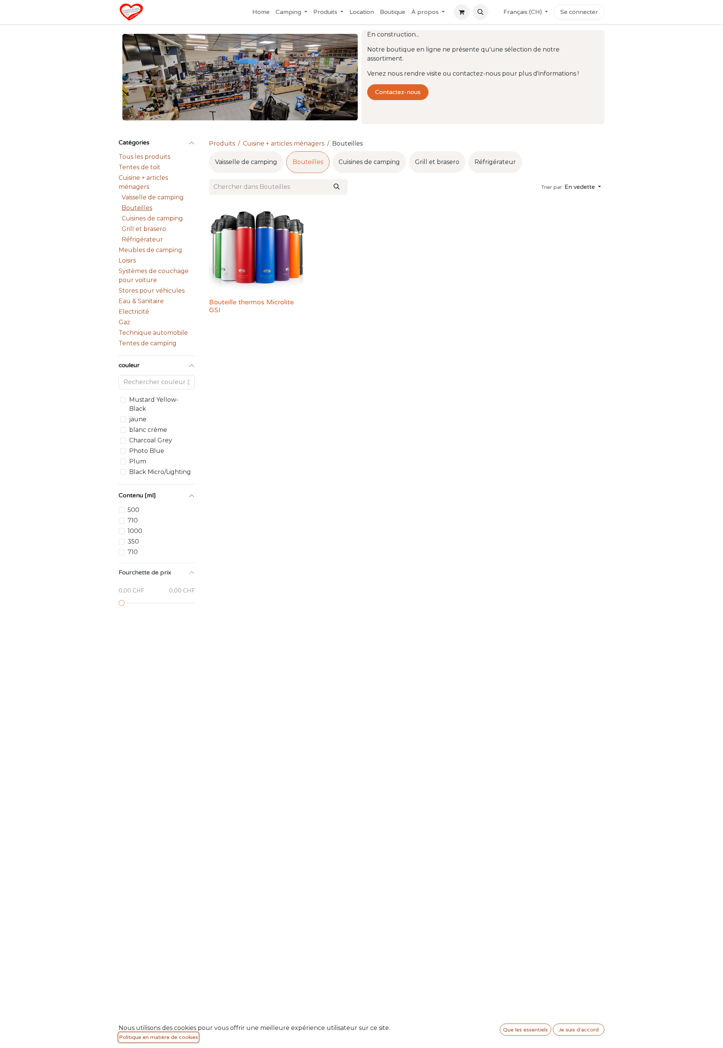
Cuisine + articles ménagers (143, 182)
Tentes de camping (148, 343)
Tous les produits (144, 156)
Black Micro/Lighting (160, 471)
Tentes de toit (139, 167)
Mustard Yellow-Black (153, 404)
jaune (137, 419)
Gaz (124, 322)
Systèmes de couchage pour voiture (154, 275)
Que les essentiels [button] (525, 1030)
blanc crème (148, 429)
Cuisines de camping (152, 218)
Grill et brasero (144, 228)
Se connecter (579, 12)
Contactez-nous (398, 92)
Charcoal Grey (150, 440)
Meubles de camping (150, 250)
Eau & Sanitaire (141, 301)
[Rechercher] (337, 187)
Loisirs (127, 260)
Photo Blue (146, 450)
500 (133, 509)
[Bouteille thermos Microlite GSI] (256, 248)
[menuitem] (261, 12)
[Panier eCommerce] (462, 12)
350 (133, 541)
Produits (222, 143)
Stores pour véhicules (152, 290)
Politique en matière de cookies (158, 1037)
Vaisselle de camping (153, 197)
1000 (135, 531)
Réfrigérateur (142, 239)
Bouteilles (137, 207)
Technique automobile (153, 332)
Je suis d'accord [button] (579, 1030)
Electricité (134, 311)
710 (133, 520)
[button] (480, 12)
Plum (137, 461)
